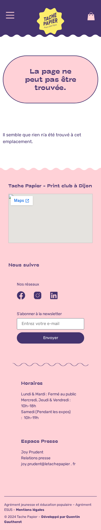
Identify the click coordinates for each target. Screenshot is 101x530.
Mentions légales (30, 510)
